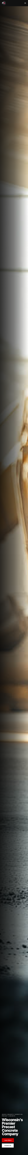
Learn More (7, 1140)
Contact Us (7, 1145)
